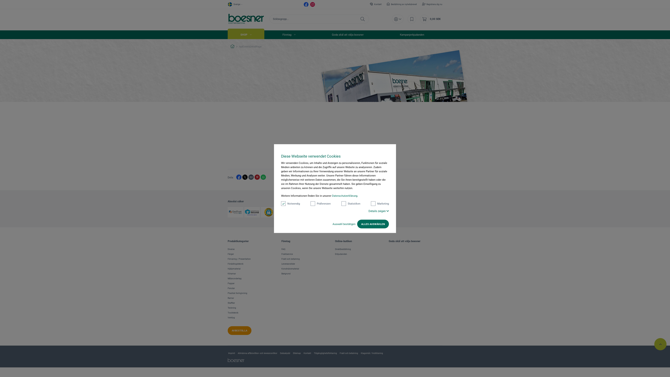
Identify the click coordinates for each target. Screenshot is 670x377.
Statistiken (354, 203)
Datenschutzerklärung (344, 195)
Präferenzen (324, 203)
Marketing (383, 203)
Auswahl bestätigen (344, 224)
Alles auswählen (373, 224)
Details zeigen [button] (377, 211)
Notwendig (293, 203)
